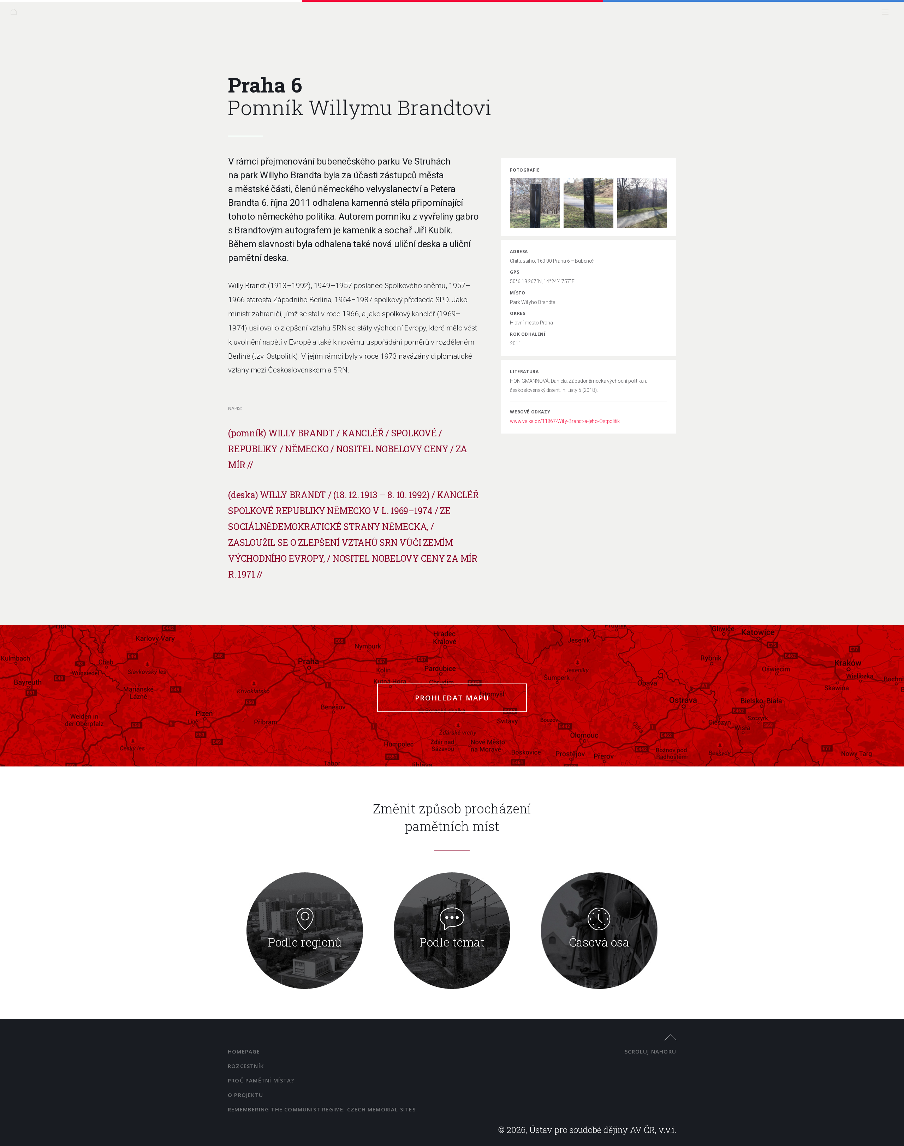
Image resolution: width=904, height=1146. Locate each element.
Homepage (244, 1051)
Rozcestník (246, 1065)
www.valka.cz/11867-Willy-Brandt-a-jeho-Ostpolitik (564, 421)
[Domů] (16, 14)
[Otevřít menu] (887, 14)
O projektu (245, 1094)
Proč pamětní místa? (261, 1080)
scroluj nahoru (650, 1051)
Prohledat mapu (452, 698)
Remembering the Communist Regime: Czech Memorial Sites (322, 1109)
